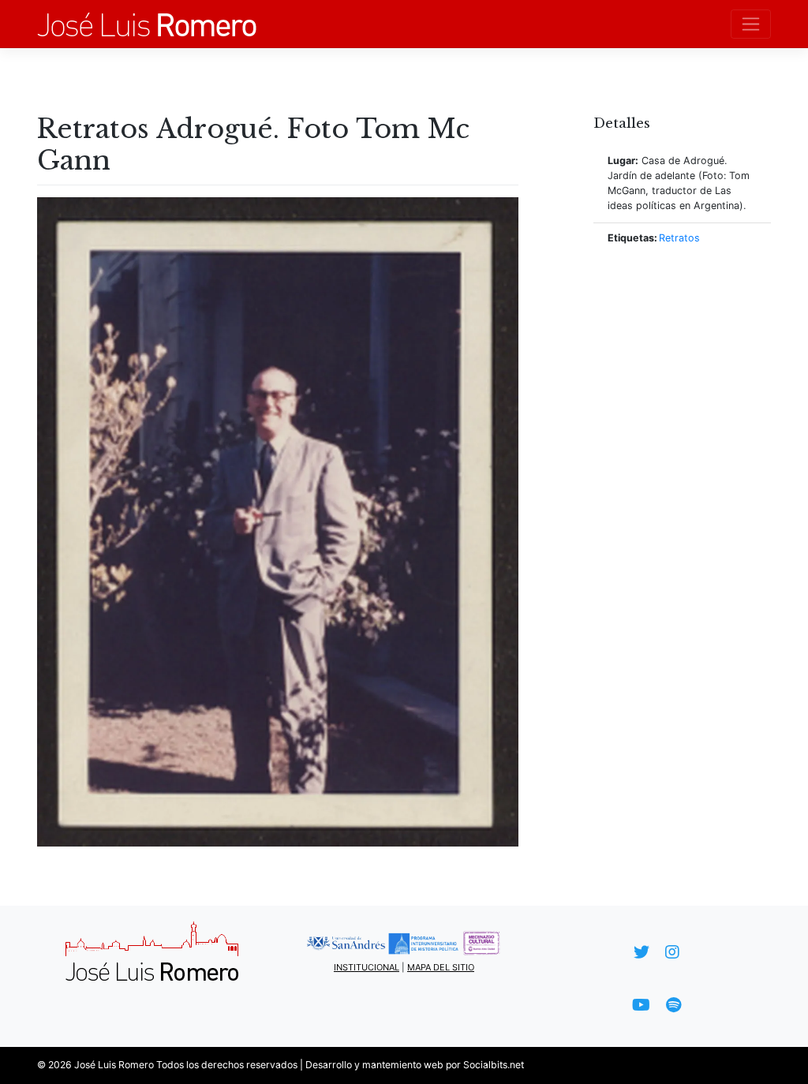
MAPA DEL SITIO (440, 967)
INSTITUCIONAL (366, 967)
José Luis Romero (114, 1065)
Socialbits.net (493, 1065)
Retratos (679, 238)
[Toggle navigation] (751, 23)
